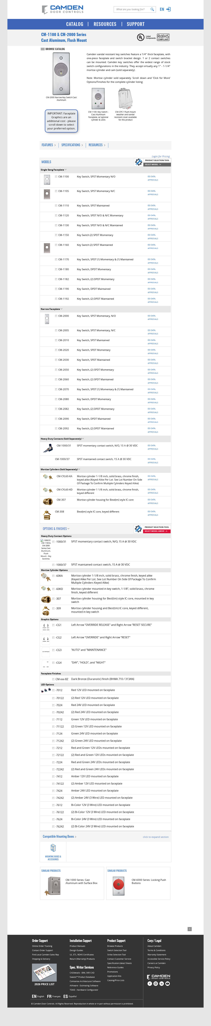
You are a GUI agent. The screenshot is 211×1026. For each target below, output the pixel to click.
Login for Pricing (161, 156)
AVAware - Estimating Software (84, 985)
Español (72, 996)
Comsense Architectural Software (85, 981)
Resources (96, 145)
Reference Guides (115, 967)
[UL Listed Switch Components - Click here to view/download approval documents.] (146, 40)
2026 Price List (44, 984)
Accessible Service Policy (159, 959)
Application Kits (114, 976)
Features (47, 145)
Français (56, 996)
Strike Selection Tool (116, 954)
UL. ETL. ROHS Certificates (82, 954)
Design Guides (76, 950)
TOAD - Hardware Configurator (84, 989)
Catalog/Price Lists (115, 980)
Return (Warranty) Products (82, 959)
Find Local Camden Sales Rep (45, 954)
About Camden (154, 946)
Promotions (112, 971)
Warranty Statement (157, 954)
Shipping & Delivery (41, 959)
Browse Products (115, 946)
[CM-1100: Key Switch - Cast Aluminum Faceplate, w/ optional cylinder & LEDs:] (98, 98)
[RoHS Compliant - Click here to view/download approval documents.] (162, 40)
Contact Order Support (42, 950)
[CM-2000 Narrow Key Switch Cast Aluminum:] (61, 73)
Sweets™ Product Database (82, 977)
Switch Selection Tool (116, 950)
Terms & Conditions (157, 950)
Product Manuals (77, 946)
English (40, 996)
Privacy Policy (154, 967)
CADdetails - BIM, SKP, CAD (82, 972)
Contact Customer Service (119, 959)
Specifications (70, 145)
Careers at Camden (157, 963)
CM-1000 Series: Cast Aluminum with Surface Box (81, 881)
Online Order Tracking (42, 946)
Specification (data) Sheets (119, 963)
